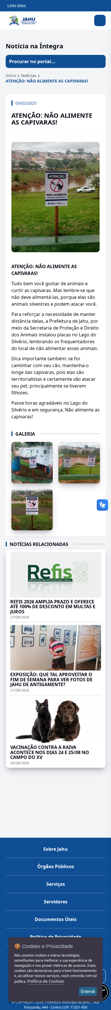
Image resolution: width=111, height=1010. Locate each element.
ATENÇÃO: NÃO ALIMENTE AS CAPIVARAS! (47, 81)
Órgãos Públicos (55, 866)
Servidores (55, 902)
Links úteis (16, 5)
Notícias (28, 75)
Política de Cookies (45, 981)
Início (11, 75)
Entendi (88, 991)
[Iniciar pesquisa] (99, 61)
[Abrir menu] (100, 20)
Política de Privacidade (55, 937)
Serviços (55, 884)
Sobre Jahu (55, 849)
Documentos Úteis (56, 919)
